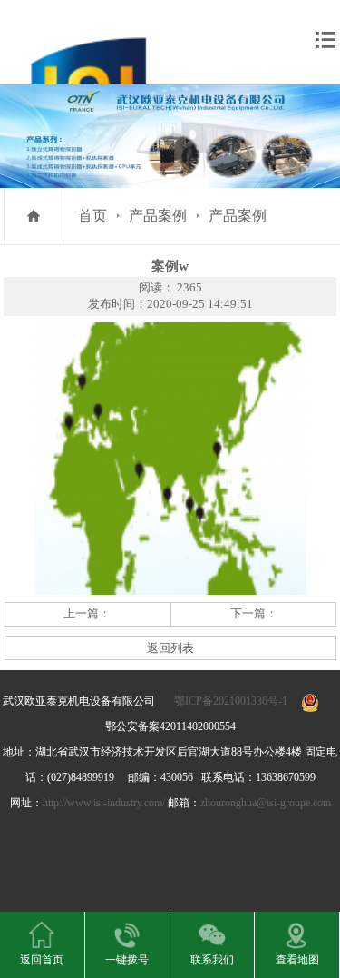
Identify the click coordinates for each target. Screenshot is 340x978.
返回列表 (170, 648)
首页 (92, 215)
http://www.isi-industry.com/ (104, 802)
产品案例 (158, 215)
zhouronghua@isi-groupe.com (265, 802)
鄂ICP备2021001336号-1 (230, 701)
